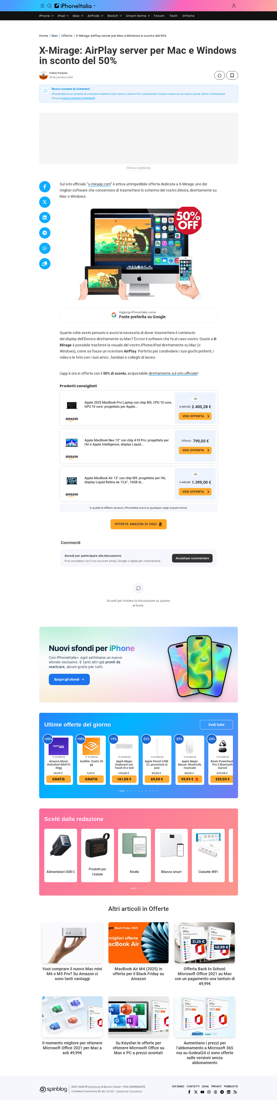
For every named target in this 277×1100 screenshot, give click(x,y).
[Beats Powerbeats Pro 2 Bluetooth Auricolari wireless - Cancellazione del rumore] (222, 746)
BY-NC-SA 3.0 (106, 1091)
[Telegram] (222, 1092)
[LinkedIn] (228, 1092)
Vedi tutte (216, 724)
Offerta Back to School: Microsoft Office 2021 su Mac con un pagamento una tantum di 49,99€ (205, 976)
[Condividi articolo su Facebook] (44, 186)
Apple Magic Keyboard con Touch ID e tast (124, 764)
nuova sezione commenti (78, 98)
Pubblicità (231, 1086)
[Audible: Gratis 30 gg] (91, 746)
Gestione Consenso (129, 1091)
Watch (112, 16)
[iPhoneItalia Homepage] (73, 5)
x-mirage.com (99, 184)
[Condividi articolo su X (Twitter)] (44, 202)
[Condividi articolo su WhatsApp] (44, 248)
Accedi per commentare (192, 558)
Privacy (216, 1086)
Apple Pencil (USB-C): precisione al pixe (157, 764)
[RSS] (235, 1092)
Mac (76, 16)
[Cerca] (49, 5)
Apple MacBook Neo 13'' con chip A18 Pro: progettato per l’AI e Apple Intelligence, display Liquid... (126, 442)
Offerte (188, 16)
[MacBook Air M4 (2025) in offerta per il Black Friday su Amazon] (138, 942)
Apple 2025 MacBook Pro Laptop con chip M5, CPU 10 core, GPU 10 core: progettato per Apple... (128, 405)
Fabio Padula (58, 73)
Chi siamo (178, 1086)
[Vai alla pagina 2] (127, 791)
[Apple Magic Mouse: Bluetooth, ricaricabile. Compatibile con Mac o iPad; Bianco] (190, 746)
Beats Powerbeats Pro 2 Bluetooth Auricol (223, 764)
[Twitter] (195, 1092)
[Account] (234, 6)
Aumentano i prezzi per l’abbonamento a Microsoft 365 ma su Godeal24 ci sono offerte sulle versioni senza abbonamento (204, 1052)
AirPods (94, 16)
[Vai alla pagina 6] (142, 791)
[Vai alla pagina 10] (157, 791)
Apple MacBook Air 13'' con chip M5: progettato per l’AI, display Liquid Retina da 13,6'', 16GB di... (125, 480)
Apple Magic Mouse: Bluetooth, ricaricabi (190, 764)
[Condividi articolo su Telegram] (44, 233)
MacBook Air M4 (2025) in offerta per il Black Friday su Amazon (138, 973)
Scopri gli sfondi (66, 679)
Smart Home (136, 16)
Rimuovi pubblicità (138, 168)
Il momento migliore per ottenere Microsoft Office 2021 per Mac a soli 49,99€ (72, 1047)
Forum (159, 16)
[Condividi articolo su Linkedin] (44, 217)
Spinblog (94, 1087)
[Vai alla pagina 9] (153, 791)
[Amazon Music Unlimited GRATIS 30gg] (58, 746)
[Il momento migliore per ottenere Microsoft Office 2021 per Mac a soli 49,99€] (72, 1016)
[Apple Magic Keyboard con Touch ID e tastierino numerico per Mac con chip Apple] (124, 746)
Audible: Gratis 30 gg (91, 763)
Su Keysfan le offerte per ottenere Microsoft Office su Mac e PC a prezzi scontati (138, 1047)
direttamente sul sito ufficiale (173, 373)
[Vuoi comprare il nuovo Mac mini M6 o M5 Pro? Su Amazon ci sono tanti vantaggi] (72, 942)
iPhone (44, 16)
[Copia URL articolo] (44, 263)
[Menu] (42, 5)
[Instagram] (209, 1092)
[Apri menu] (94, 6)
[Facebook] (189, 1092)
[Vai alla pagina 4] (135, 791)
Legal (205, 1086)
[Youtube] (202, 1092)
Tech (173, 16)
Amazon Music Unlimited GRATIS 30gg (58, 764)
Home (43, 36)
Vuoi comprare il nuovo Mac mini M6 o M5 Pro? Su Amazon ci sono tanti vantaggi (72, 973)
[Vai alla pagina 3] (131, 791)
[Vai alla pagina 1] (122, 791)
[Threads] (215, 1092)
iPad (61, 16)
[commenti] (219, 75)
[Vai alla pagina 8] (149, 791)
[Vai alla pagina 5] (138, 791)
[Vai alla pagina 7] (146, 791)
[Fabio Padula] (43, 75)
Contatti (193, 1086)
